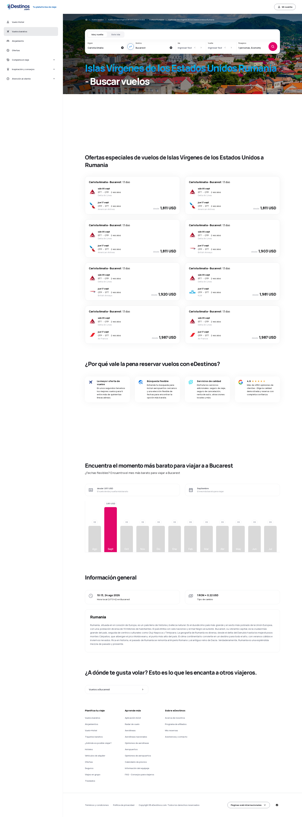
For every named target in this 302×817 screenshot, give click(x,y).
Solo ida (115, 34)
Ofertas (89, 761)
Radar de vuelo (132, 724)
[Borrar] (122, 48)
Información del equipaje (137, 768)
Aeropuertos (131, 749)
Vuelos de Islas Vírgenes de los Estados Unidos (126, 19)
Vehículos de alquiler (95, 755)
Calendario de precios (136, 761)
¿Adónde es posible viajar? (98, 743)
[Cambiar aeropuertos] (130, 46)
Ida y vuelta (97, 34)
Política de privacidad (123, 805)
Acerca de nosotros (175, 717)
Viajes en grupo (92, 774)
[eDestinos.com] (86, 19)
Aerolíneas (130, 730)
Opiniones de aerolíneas (137, 743)
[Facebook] (277, 805)
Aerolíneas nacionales (136, 736)
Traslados (90, 780)
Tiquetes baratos (94, 736)
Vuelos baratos (98, 19)
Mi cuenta (287, 7)
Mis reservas (171, 730)
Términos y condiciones (97, 805)
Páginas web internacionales (246, 805)
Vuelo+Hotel (91, 730)
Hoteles (89, 749)
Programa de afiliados (176, 724)
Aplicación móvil (133, 717)
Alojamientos (91, 724)
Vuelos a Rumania (156, 19)
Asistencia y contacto (176, 736)
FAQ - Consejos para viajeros (139, 774)
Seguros (89, 768)
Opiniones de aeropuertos (138, 755)
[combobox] (103, 47)
